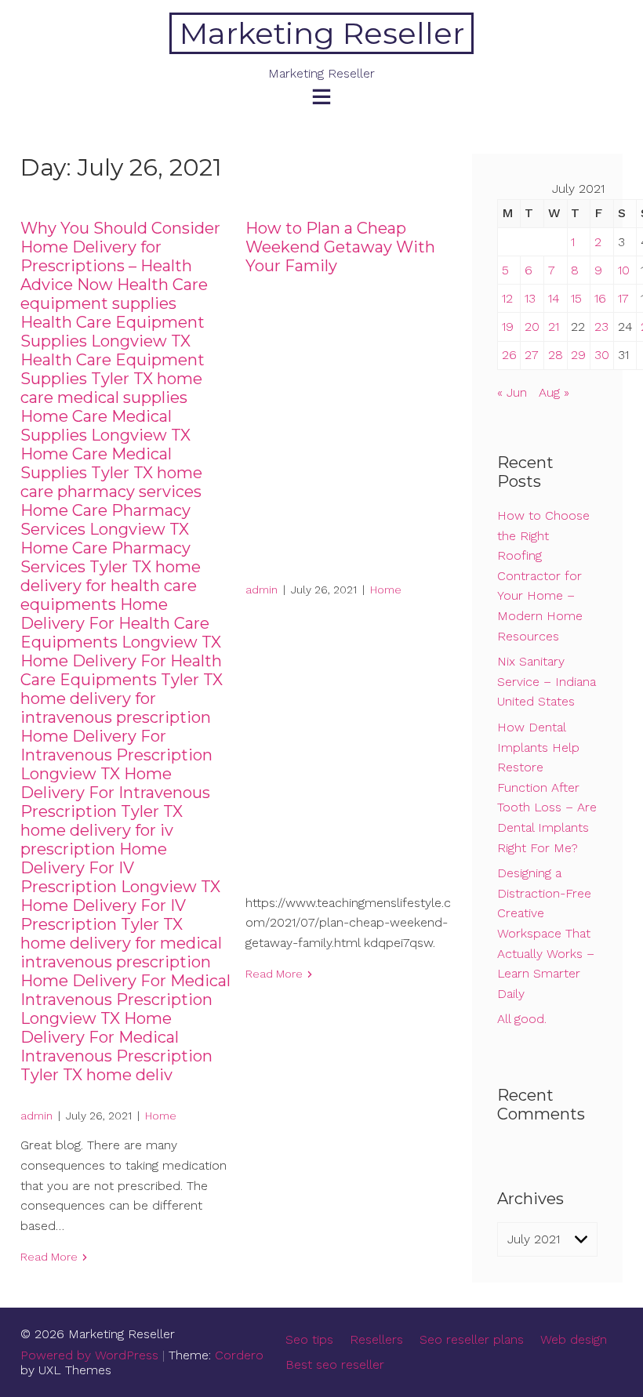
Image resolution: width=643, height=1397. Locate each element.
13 (530, 298)
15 (576, 298)
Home (160, 1115)
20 (532, 326)
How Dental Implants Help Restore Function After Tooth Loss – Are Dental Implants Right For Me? (547, 787)
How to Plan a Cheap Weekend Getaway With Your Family (340, 247)
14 (554, 298)
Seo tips (309, 1339)
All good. (522, 1018)
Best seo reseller (334, 1364)
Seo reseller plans (472, 1339)
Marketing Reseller (322, 33)
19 (508, 326)
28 (555, 354)
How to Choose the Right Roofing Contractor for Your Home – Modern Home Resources (543, 576)
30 (601, 354)
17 (623, 298)
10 (624, 270)
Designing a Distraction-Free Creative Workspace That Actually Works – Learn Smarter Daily (545, 933)
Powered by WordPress (89, 1355)
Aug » (554, 392)
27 (532, 354)
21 (553, 326)
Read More (49, 1256)
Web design (573, 1339)
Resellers (376, 1339)
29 (578, 354)
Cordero (239, 1355)
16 (600, 298)
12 (507, 298)
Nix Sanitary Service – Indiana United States (546, 681)
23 (601, 326)
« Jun (512, 392)
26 (509, 354)
